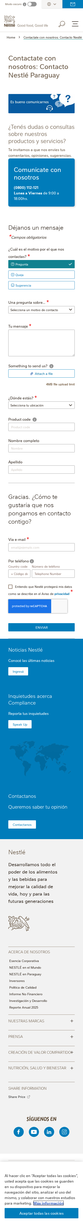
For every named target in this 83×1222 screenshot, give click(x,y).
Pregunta (21, 264)
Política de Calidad (22, 987)
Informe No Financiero (25, 994)
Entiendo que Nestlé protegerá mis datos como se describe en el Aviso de (40, 590)
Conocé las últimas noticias (31, 660)
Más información (48, 1202)
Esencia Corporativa (24, 961)
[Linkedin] (49, 1132)
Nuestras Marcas (41, 1020)
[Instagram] (64, 1132)
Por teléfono (27, 560)
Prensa (41, 1036)
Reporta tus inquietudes (28, 713)
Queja (19, 275)
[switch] (32, 4)
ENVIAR (42, 627)
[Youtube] (34, 1132)
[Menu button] (75, 24)
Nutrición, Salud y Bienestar (41, 1067)
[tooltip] (51, 366)
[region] (41, 1192)
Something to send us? (37, 365)
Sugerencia (23, 285)
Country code (17, 566)
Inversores (17, 981)
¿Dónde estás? (20, 397)
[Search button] (65, 23)
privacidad (61, 594)
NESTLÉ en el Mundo (25, 967)
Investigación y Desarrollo (28, 1000)
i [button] (51, 366)
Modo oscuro (13, 4)
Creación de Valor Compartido (41, 1051)
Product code (27, 419)
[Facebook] (19, 1132)
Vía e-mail (17, 539)
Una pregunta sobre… (26, 302)
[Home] (26, 21)
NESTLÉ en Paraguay (25, 974)
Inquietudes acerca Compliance (30, 699)
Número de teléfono (46, 566)
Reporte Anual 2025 (23, 1007)
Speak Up (20, 724)
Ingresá (18, 671)
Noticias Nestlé (25, 649)
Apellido (15, 461)
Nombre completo (23, 440)
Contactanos (22, 824)
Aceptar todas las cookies (41, 1213)
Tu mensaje (18, 326)
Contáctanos (72, 4)
